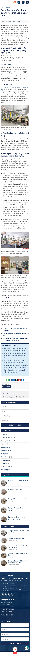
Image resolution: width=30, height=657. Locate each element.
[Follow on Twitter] (8, 594)
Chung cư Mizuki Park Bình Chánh (18, 481)
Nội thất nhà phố (6, 450)
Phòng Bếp (4, 454)
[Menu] (2, 2)
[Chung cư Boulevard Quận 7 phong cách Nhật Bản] (4, 519)
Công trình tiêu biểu (7, 437)
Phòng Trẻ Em (5, 466)
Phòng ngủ (4, 460)
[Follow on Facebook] (2, 594)
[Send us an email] (11, 594)
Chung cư (4, 434)
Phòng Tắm (4, 463)
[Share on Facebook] (10, 380)
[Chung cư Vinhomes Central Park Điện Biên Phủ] (4, 501)
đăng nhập (12, 397)
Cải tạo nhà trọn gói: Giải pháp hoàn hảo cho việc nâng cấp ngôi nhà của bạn (15, 355)
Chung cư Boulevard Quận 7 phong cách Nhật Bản (16, 518)
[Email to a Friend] (16, 380)
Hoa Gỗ (18, 21)
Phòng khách (5, 457)
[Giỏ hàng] (27, 2)
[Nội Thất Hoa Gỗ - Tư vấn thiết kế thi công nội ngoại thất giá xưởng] (14, 2)
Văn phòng (4, 470)
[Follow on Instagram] (5, 594)
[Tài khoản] (23, 2)
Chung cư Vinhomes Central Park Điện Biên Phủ (18, 500)
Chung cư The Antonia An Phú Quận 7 (17, 509)
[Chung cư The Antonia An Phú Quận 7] (4, 510)
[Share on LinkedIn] (22, 380)
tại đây (6, 297)
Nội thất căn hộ (5, 447)
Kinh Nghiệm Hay (5, 7)
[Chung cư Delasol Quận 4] (4, 492)
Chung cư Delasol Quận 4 (15, 490)
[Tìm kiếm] (19, 2)
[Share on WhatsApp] (7, 380)
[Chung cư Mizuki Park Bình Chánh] (4, 483)
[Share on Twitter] (13, 380)
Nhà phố (3, 444)
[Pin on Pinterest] (19, 380)
